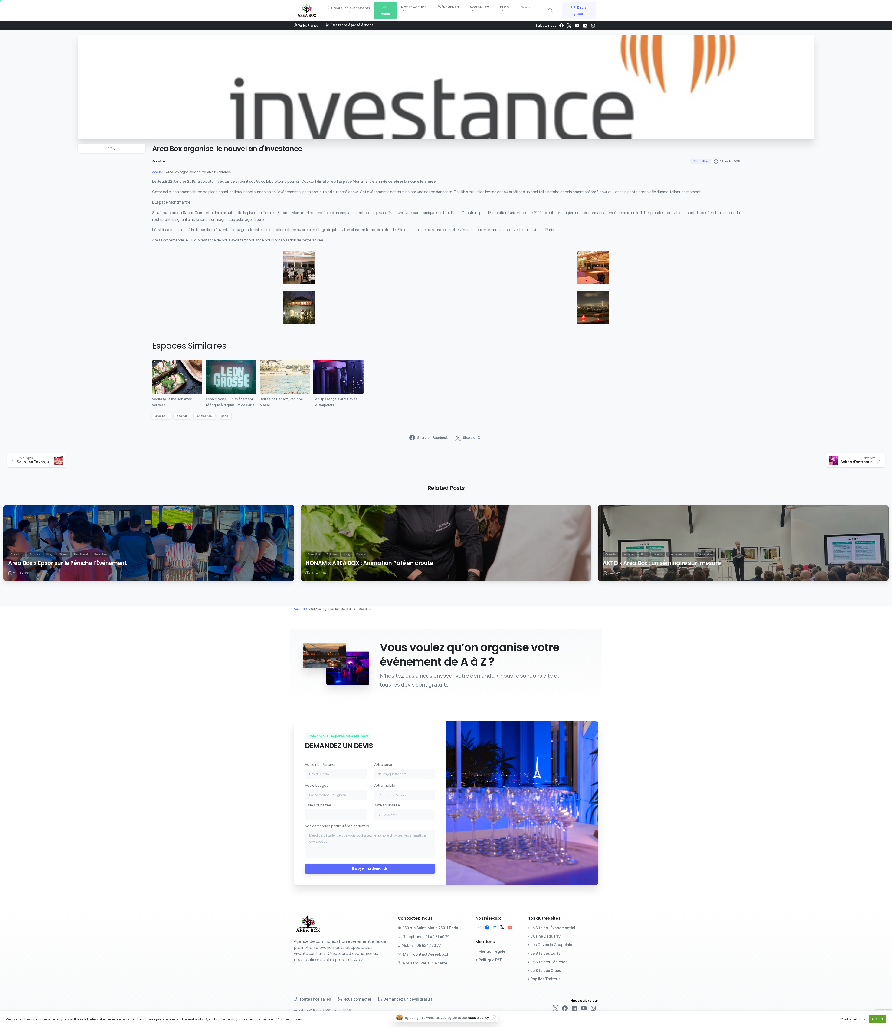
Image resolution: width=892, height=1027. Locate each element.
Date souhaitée (387, 805)
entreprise (204, 416)
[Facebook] (561, 25)
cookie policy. (479, 1017)
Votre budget (316, 785)
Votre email (383, 764)
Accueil (157, 172)
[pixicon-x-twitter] (502, 927)
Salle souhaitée (318, 805)
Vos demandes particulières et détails (337, 826)
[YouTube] (577, 25)
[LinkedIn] (585, 25)
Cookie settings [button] (853, 1019)
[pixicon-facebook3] (487, 927)
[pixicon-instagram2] (479, 927)
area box (161, 416)
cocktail (182, 416)
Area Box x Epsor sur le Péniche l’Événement (67, 563)
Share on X (471, 437)
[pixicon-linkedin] (494, 927)
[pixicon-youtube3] (510, 927)
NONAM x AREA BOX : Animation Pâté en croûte (369, 563)
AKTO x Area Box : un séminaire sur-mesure (662, 563)
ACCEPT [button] (877, 1019)
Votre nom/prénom (321, 764)
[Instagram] (593, 25)
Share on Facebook (432, 437)
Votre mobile (384, 785)
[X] (569, 25)
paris (224, 416)
